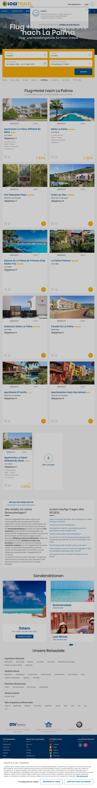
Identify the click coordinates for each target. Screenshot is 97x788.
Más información (82, 776)
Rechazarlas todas (51, 782)
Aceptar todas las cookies (79, 782)
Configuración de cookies (28, 782)
